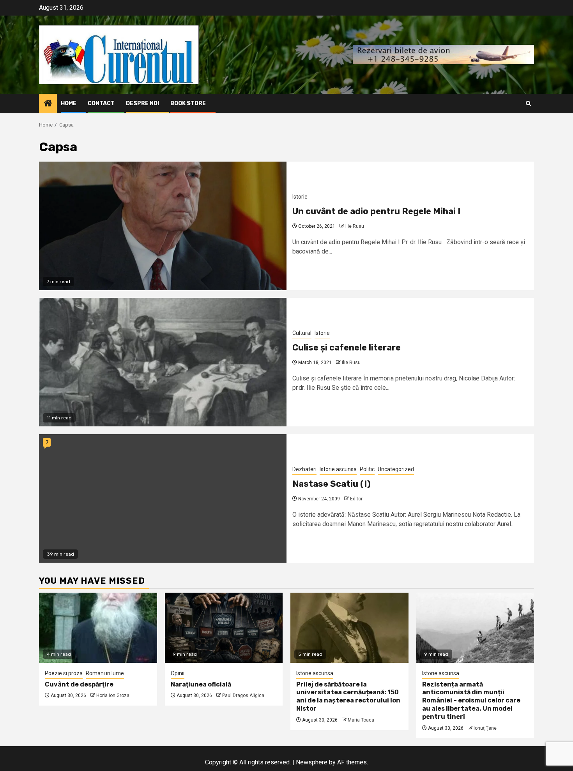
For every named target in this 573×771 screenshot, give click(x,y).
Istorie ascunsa (338, 469)
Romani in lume (105, 673)
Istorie (300, 197)
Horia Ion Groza (112, 695)
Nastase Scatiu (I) (331, 484)
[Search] (528, 103)
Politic (367, 469)
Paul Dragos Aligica (243, 695)
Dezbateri (304, 469)
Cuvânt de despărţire (79, 684)
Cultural (301, 333)
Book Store (188, 103)
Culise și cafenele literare (346, 347)
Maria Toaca (361, 720)
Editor (356, 499)
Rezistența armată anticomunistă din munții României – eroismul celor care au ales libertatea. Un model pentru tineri (471, 700)
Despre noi (142, 103)
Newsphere (311, 762)
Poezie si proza (64, 673)
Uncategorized (396, 469)
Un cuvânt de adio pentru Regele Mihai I (376, 211)
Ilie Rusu (354, 226)
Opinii (177, 673)
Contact (101, 103)
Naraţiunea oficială (201, 684)
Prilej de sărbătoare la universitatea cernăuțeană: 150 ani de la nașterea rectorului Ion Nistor (348, 696)
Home (68, 103)
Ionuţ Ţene (485, 728)
